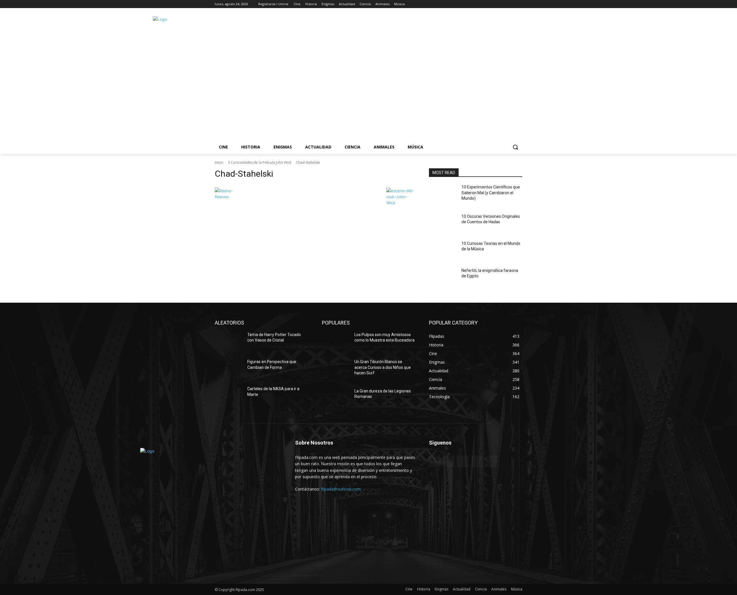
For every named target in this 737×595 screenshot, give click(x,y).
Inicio (219, 162)
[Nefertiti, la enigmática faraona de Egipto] (443, 277)
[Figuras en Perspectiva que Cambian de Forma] (229, 369)
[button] (515, 147)
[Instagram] (495, 4)
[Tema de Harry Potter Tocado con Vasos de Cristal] (229, 342)
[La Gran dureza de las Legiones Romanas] (336, 398)
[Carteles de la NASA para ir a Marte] (229, 396)
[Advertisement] (446, 76)
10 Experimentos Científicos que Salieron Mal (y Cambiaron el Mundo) (490, 193)
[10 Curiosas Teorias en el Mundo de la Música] (443, 250)
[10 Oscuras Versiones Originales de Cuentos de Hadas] (443, 223)
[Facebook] (487, 4)
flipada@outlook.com (341, 489)
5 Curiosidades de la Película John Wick (259, 162)
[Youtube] (519, 4)
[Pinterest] (462, 461)
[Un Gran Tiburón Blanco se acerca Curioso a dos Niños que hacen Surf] (336, 369)
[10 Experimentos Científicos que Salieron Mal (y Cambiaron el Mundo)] (443, 194)
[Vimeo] (511, 4)
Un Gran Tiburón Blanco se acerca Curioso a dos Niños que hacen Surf (382, 367)
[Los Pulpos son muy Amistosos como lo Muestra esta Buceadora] (336, 342)
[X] (503, 4)
